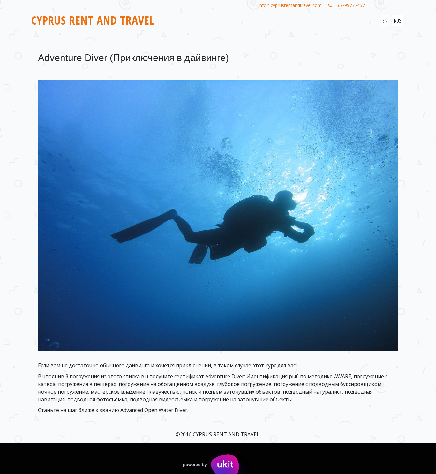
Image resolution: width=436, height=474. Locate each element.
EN (384, 20)
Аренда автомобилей (152, 26)
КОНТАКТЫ (305, 26)
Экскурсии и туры (91, 26)
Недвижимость (209, 26)
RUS (398, 20)
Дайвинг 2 (336, 26)
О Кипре (248, 26)
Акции (275, 26)
